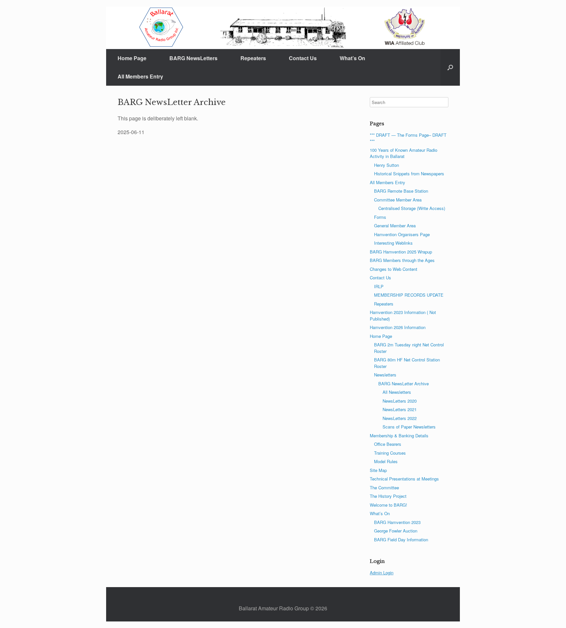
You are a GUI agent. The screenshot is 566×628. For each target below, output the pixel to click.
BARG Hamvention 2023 (397, 522)
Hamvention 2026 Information (397, 327)
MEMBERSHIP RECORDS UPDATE (408, 295)
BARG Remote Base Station (401, 191)
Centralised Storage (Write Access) (411, 208)
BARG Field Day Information (401, 539)
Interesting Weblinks (393, 243)
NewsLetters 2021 (400, 409)
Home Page (132, 58)
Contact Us (303, 58)
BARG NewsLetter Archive (403, 383)
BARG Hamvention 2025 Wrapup (401, 252)
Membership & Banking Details (399, 435)
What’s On (352, 58)
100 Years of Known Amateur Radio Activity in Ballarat (403, 153)
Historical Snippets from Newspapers (409, 173)
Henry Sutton (386, 165)
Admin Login (381, 572)
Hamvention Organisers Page (402, 234)
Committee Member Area (398, 200)
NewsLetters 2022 (400, 418)
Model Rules (386, 461)
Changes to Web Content (393, 269)
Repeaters (253, 58)
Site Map (378, 470)
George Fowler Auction (395, 531)
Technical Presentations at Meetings (404, 479)
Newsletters (385, 375)
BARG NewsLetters (193, 58)
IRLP (379, 286)
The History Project (388, 496)
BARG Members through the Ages (402, 260)
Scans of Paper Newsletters (409, 427)
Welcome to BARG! (388, 505)
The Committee (384, 487)
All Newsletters (397, 392)
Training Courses (390, 453)
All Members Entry (140, 76)
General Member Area (395, 225)
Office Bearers (387, 444)
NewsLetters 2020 (400, 401)
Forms (380, 217)
